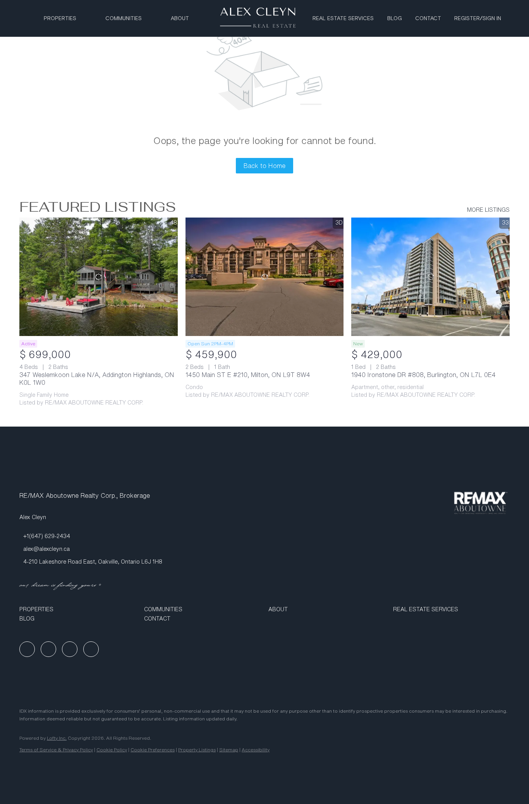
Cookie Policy (111, 749)
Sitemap (228, 749)
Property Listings (197, 749)
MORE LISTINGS (488, 210)
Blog (394, 18)
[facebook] (27, 649)
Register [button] (467, 18)
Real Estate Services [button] (343, 18)
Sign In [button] (492, 18)
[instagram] (69, 649)
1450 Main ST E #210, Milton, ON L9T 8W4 (247, 375)
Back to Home (264, 166)
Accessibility (256, 749)
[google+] (91, 649)
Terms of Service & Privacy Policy (56, 749)
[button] (77, 609)
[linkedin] (48, 649)
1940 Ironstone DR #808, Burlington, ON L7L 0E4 (423, 375)
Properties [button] (60, 18)
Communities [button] (123, 18)
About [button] (180, 18)
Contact (428, 18)
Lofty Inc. (57, 738)
